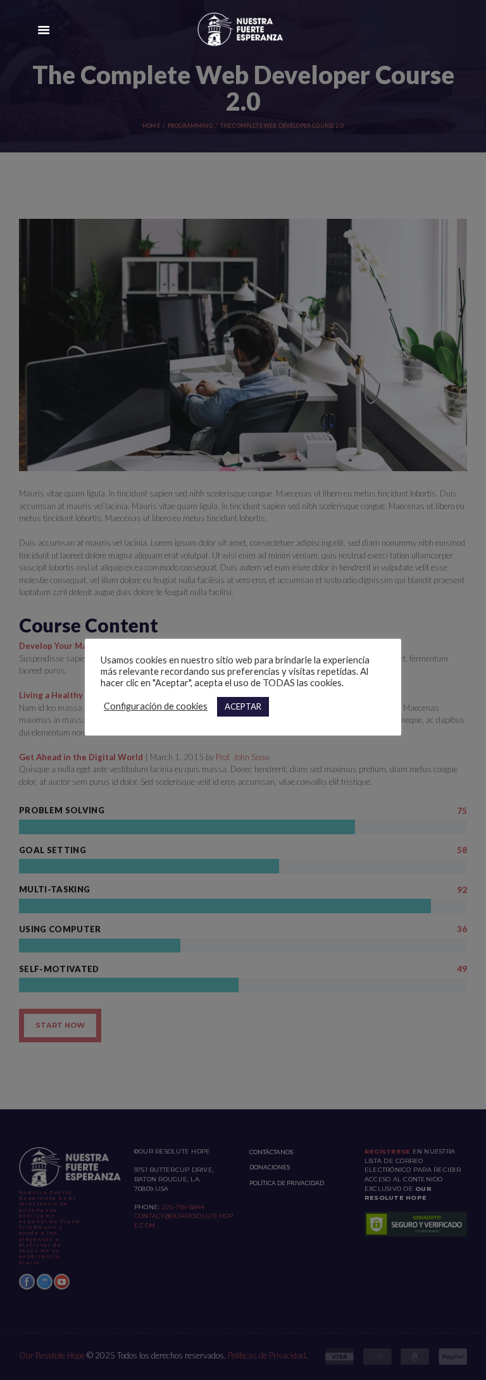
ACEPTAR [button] (243, 706)
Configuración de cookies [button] (156, 706)
